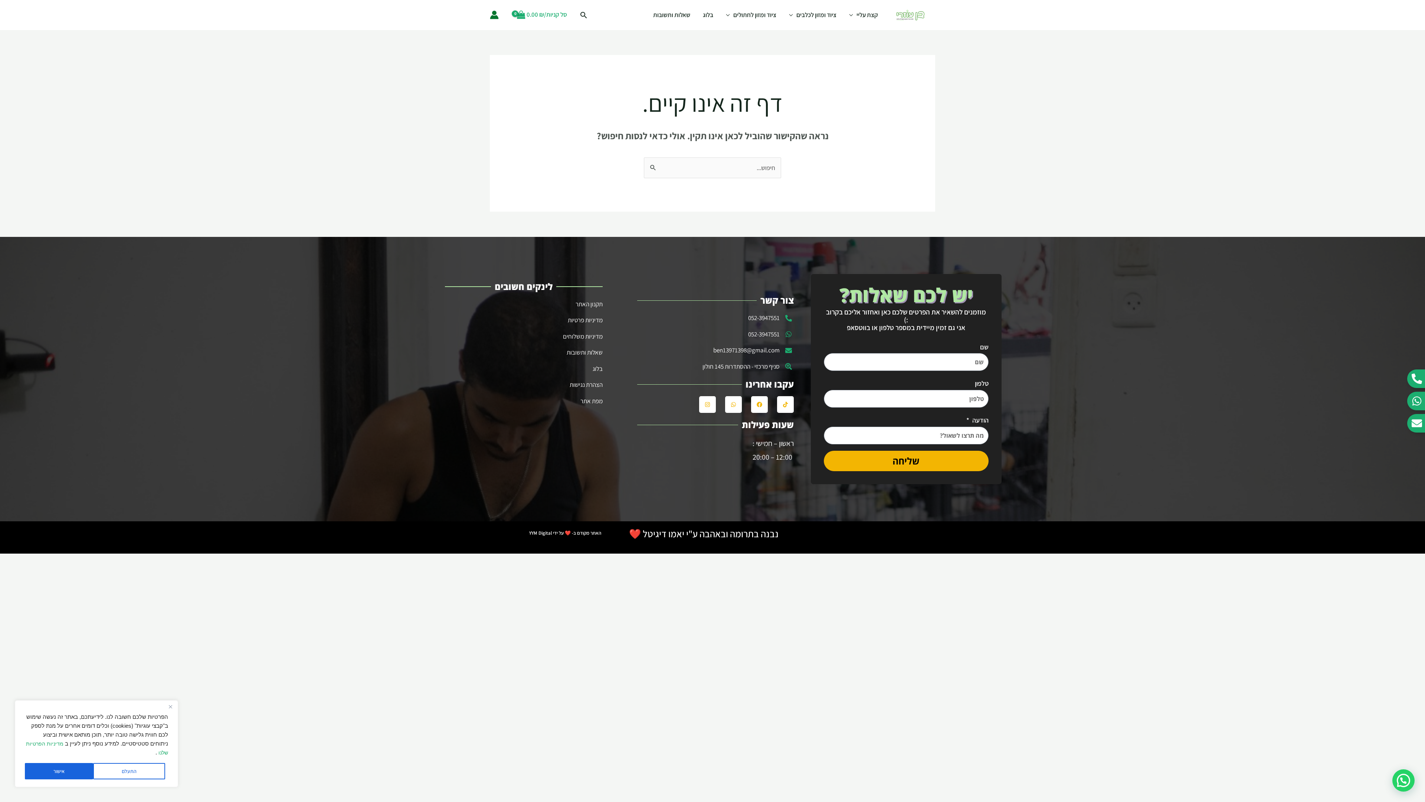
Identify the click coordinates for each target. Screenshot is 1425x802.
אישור (59, 771)
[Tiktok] (785, 404)
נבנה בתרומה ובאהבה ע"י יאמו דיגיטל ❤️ (704, 533)
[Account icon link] (494, 14)
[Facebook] (759, 404)
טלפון (982, 383)
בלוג (708, 15)
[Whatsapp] (733, 404)
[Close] (170, 706)
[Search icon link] (583, 15)
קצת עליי (867, 15)
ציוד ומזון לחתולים (754, 15)
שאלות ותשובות (671, 15)
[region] (96, 743)
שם (984, 347)
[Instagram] (707, 404)
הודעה (980, 420)
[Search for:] (712, 168)
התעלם (129, 771)
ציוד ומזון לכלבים (816, 15)
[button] (1403, 780)
